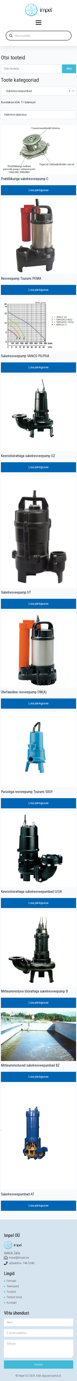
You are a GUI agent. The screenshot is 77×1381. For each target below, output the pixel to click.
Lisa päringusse (38, 190)
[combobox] (38, 91)
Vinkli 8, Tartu (12, 1252)
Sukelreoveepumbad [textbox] (37, 91)
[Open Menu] (38, 22)
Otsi (69, 68)
